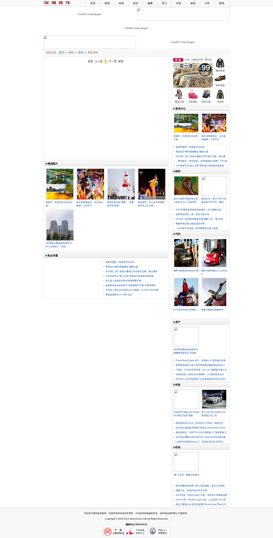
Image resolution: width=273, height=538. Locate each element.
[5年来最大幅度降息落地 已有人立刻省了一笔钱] (60, 210)
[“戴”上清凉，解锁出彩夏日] (186, 453)
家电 (221, 3)
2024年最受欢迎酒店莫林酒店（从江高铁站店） (199, 209)
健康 (150, 3)
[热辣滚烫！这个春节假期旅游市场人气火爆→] (152, 169)
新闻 (107, 3)
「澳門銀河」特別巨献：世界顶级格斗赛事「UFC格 (201, 161)
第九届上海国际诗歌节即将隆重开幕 (123, 280)
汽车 (207, 3)
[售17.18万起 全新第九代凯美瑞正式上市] (214, 390)
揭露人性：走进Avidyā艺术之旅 (191, 490)
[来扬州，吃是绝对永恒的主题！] (60, 169)
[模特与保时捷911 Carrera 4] (214, 239)
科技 (121, 3)
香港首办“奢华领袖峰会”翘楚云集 (121, 266)
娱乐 (135, 3)
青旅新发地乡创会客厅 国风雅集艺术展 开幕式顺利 (130, 285)
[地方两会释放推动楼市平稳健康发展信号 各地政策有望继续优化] (186, 327)
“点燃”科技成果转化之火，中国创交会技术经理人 (200, 441)
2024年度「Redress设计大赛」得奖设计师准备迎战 (201, 495)
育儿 (164, 3)
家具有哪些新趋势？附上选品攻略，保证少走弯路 (200, 485)
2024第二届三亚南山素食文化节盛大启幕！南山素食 (131, 271)
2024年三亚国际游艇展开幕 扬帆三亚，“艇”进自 (199, 219)
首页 (92, 3)
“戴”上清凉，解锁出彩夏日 (186, 474)
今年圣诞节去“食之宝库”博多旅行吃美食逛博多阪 (129, 276)
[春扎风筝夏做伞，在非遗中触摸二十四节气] (90, 169)
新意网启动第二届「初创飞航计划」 (193, 214)
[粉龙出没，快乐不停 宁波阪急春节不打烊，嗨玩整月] (214, 177)
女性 (178, 3)
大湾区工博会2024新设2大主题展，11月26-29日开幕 (131, 290)
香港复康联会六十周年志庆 (118, 294)
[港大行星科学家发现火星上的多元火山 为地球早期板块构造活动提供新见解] (186, 177)
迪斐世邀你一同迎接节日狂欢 (119, 262)
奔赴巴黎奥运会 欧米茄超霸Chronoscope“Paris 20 (201, 504)
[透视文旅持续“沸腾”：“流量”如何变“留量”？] (121, 169)
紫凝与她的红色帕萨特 (212, 309)
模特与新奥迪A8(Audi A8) (186, 270)
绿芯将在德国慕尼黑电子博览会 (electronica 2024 (200, 427)
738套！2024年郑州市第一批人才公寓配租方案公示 (201, 369)
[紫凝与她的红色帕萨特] (214, 278)
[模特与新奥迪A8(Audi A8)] (186, 239)
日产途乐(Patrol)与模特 (184, 309)
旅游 (193, 3)
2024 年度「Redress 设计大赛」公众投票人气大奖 (201, 499)
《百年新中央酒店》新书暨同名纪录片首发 (197, 228)
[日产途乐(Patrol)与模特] (186, 278)
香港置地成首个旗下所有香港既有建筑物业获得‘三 (200, 365)
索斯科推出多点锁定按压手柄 (190, 223)
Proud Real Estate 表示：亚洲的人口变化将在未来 (201, 360)
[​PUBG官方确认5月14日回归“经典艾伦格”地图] (186, 390)
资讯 (80, 52)
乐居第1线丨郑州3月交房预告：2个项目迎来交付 (200, 374)
